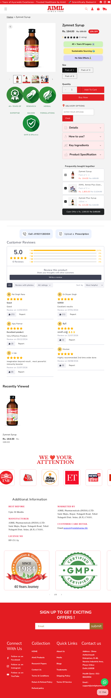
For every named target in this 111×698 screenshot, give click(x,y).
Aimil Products (38, 657)
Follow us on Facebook (17, 658)
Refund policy (38, 688)
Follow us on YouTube (17, 674)
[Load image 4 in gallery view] (45, 79)
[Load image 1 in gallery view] (17, 79)
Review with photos (24, 285)
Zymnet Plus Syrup (87, 198)
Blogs (59, 663)
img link (26, 554)
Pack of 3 (85, 70)
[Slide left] (10, 79)
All (9, 285)
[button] (6, 9)
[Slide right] (53, 79)
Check (67, 118)
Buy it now (83, 97)
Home (10, 17)
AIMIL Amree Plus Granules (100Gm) (90, 184)
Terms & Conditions (40, 676)
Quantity (66, 84)
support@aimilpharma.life (76, 528)
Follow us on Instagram (17, 666)
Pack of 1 (69, 70)
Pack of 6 (69, 76)
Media (59, 657)
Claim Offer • (83, 211)
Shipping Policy (63, 676)
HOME (34, 651)
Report (22, 314)
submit (96, 626)
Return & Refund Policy (42, 682)
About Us (61, 651)
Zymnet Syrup (85, 171)
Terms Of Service (64, 682)
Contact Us (36, 669)
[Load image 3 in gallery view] (36, 79)
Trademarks (62, 669)
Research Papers (39, 663)
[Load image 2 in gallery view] (26, 79)
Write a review (55, 277)
